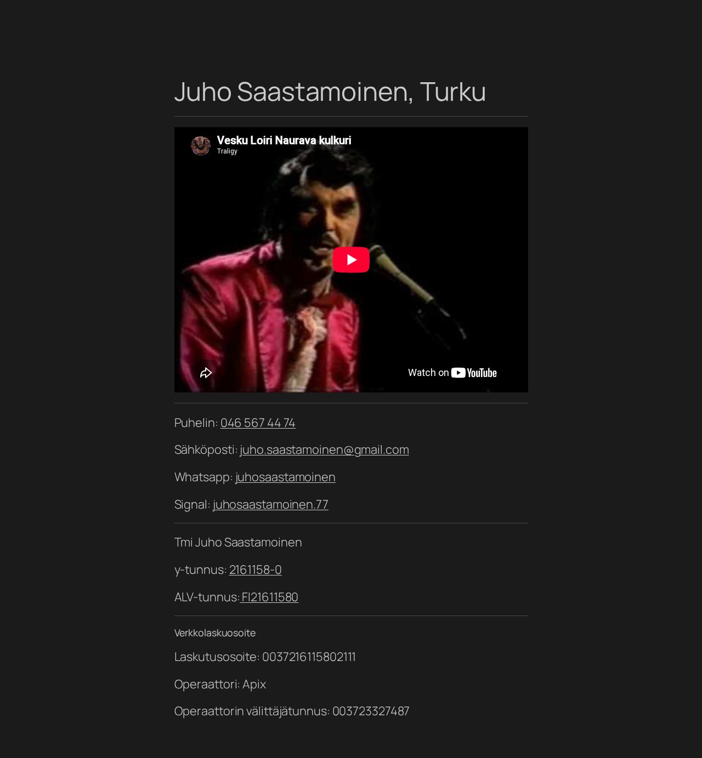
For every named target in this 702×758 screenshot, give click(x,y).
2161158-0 (255, 569)
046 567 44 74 (258, 422)
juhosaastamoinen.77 (271, 504)
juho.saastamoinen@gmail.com (324, 449)
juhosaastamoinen (285, 477)
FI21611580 (269, 597)
